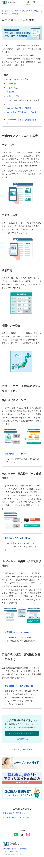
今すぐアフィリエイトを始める (22, 733)
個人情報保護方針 (11, 851)
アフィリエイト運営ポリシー (15, 813)
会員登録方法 (22, 738)
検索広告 (10, 92)
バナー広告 (11, 83)
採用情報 (23, 848)
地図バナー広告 (13, 96)
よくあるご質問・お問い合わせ (16, 817)
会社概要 (6, 848)
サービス (15, 848)
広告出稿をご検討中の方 (22, 749)
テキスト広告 (12, 87)
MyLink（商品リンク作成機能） (20, 107)
